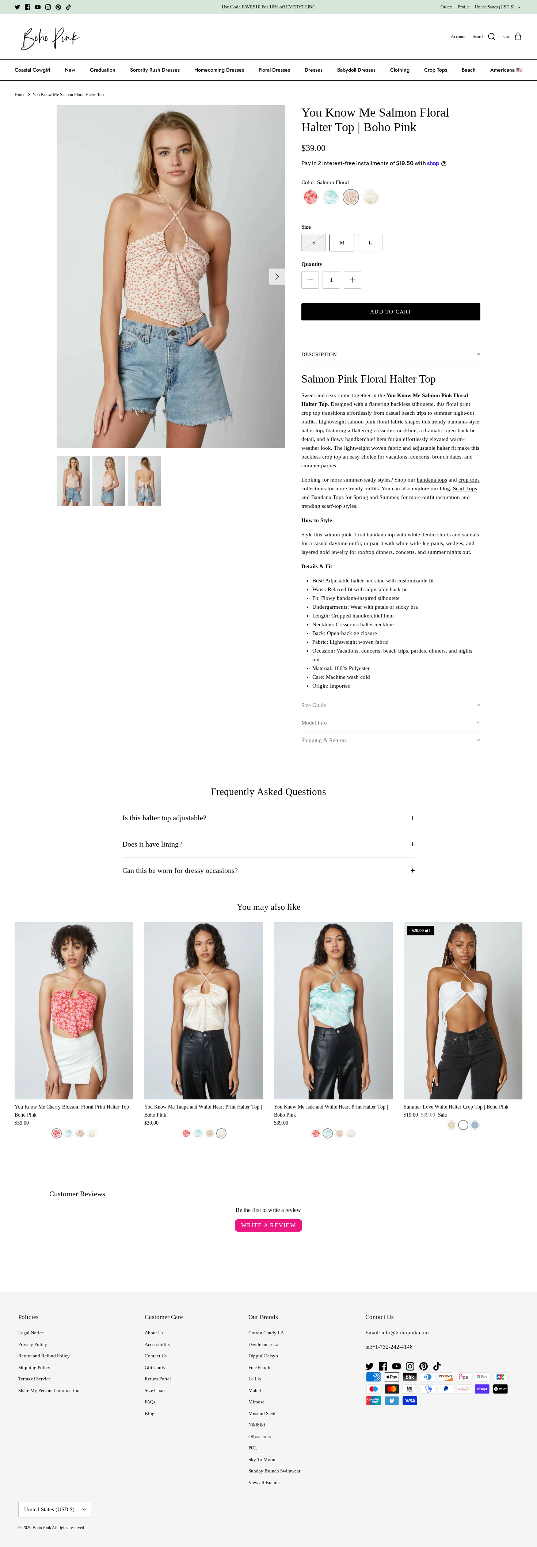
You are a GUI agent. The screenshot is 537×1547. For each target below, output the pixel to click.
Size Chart (155, 1390)
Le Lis (254, 1378)
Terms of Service (34, 1378)
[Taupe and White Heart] (371, 197)
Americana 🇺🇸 (506, 69)
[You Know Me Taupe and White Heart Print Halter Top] (203, 1010)
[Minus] (310, 280)
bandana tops (432, 480)
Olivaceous (259, 1436)
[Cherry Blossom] (310, 197)
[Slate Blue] (475, 1125)
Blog (150, 1413)
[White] (463, 1125)
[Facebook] (27, 7)
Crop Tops (435, 69)
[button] (390, 355)
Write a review (268, 1225)
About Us (154, 1332)
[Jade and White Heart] (330, 197)
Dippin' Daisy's (263, 1355)
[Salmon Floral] (351, 197)
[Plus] (352, 280)
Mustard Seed (261, 1413)
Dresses (314, 69)
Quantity (312, 264)
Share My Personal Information (49, 1390)
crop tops (469, 480)
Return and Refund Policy (44, 1355)
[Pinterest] (58, 7)
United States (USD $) (494, 6)
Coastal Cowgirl (32, 69)
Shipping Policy (34, 1367)
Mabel (254, 1390)
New (70, 69)
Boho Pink (42, 1527)
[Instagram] (48, 7)
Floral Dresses (274, 69)
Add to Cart (390, 312)
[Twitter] (17, 7)
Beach (469, 69)
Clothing (400, 69)
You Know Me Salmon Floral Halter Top (68, 94)
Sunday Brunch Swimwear (274, 1471)
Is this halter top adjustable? (164, 818)
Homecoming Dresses (219, 69)
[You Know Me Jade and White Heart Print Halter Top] (333, 1010)
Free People (259, 1367)
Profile (463, 6)
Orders (447, 6)
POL (252, 1448)
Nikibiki (256, 1425)
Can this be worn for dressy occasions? (180, 870)
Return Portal (158, 1378)
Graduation (102, 69)
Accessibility (158, 1344)
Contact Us (156, 1355)
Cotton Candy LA (266, 1332)
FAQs (150, 1402)
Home (20, 94)
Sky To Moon (261, 1459)
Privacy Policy (32, 1344)
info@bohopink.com (405, 1332)
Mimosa (256, 1402)
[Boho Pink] (48, 37)
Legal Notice (31, 1332)
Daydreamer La (263, 1344)
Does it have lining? (152, 844)
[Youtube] (38, 7)
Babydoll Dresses (356, 69)
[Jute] (451, 1125)
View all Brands (263, 1482)
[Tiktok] (68, 7)
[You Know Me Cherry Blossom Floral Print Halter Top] (74, 1010)
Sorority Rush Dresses (155, 69)
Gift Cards (155, 1367)
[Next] (277, 277)
